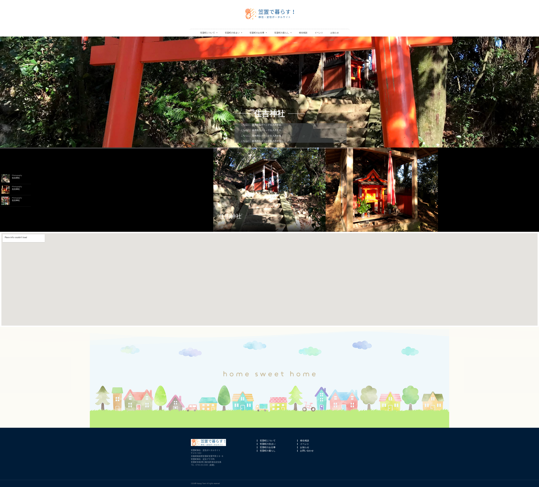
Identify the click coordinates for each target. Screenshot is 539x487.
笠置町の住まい (232, 32)
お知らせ (334, 32)
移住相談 (303, 32)
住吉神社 (230, 216)
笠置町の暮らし (281, 32)
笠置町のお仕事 (257, 32)
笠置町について (207, 32)
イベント (319, 32)
